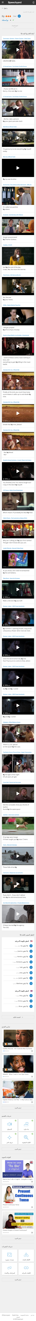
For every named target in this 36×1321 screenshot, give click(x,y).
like (9, 269)
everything (20, 149)
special (15, 744)
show (17, 805)
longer (16, 837)
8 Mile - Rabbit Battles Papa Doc (11, 305)
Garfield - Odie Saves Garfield (11, 814)
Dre (13, 482)
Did (4, 805)
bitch (13, 485)
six (8, 330)
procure (11, 661)
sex (11, 207)
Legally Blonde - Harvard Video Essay (13, 548)
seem (9, 777)
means (10, 513)
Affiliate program (6, 1315)
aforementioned (16, 897)
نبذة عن (32, 1315)
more (15, 269)
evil (9, 573)
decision (11, 601)
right (15, 777)
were (11, 837)
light (9, 775)
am (7, 540)
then (31, 513)
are (25, 543)
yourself (19, 601)
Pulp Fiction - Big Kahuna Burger (12, 275)
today (5, 151)
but (4, 267)
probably (18, 513)
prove (30, 628)
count (20, 392)
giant (10, 121)
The (4, 927)
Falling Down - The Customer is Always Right (15, 518)
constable (11, 805)
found (5, 809)
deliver (22, 895)
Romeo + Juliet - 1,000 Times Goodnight (13, 606)
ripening (15, 628)
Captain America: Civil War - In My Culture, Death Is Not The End (18, 1100)
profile (11, 89)
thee (23, 661)
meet (28, 631)
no (18, 91)
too (29, 482)
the (9, 267)
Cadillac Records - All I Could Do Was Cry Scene (17, 1048)
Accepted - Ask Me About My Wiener (13, 214)
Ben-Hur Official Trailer (9, 156)
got (6, 237)
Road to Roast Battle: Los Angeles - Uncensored (16, 335)
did (5, 327)
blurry (5, 91)
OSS (7, 927)
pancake (15, 121)
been (18, 571)
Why (4, 540)
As (4, 571)
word (11, 659)
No (4, 297)
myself (28, 149)
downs (9, 394)
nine (4, 397)
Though (5, 543)
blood (11, 452)
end (12, 267)
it (8, 91)
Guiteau (13, 239)
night (17, 775)
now (20, 839)
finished (9, 482)
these (12, 358)
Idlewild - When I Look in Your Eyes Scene (15, 1074)
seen (13, 91)
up (18, 394)
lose (4, 360)
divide (26, 394)
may (25, 628)
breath (21, 628)
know (15, 543)
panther (15, 207)
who (19, 543)
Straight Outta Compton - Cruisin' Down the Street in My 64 (18, 460)
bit (26, 805)
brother (13, 179)
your (6, 89)
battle (5, 364)
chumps (17, 330)
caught (11, 839)
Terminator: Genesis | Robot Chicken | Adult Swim (17, 38)
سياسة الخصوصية (24, 1315)
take (10, 119)
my (6, 179)
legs (8, 837)
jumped (11, 327)
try (11, 149)
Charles (7, 239)
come (18, 661)
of (14, 267)
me (8, 659)
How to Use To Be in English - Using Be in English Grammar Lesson (18, 1179)
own (9, 179)
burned (11, 925)
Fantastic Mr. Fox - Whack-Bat (11, 369)
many (28, 392)
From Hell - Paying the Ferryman (12, 782)
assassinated (12, 237)
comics (16, 358)
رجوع (5, 8)
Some (6, 358)
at (8, 392)
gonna (7, 149)
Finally (5, 392)
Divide (5, 424)
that (9, 424)
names (28, 540)
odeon (7, 209)
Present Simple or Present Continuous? (15, 1230)
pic (15, 89)
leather (5, 807)
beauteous (8, 631)
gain (14, 362)
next (22, 631)
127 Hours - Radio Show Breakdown (13, 490)
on (4, 747)
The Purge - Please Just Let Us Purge (13, 872)
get (7, 327)
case (18, 747)
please (19, 424)
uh (11, 744)
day (19, 267)
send (4, 659)
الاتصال (18, 1317)
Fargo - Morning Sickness (10, 844)
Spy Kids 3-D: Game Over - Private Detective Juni (16, 902)
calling (12, 540)
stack (20, 121)
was (5, 269)
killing (20, 362)
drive (13, 867)
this (10, 485)
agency (21, 925)
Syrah (10, 747)
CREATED (6, 61)
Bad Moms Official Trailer (10, 126)
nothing (26, 358)
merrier (23, 269)
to (13, 149)
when (18, 631)
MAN (13, 61)
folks (9, 867)
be (10, 91)
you (12, 330)
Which (5, 513)
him (4, 897)
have (21, 358)
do (15, 149)
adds (15, 394)
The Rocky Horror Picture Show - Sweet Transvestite (17, 752)
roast (28, 362)
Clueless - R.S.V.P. (7, 245)
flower (14, 631)
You (4, 482)
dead (25, 513)
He (4, 237)
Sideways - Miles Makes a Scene (11, 722)
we (25, 631)
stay (5, 485)
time (24, 897)
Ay (4, 689)
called (7, 207)
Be (5, 119)
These (5, 867)
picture (16, 119)
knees (11, 300)
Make (5, 601)
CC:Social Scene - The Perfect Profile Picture (15, 66)
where (28, 661)
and (8, 360)
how (24, 392)
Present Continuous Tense (11, 1205)
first (24, 540)
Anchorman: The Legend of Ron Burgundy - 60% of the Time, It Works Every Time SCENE (18, 184)
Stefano (13, 573)
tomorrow (16, 659)
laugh (26, 482)
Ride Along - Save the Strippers (11, 578)
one (20, 91)
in (23, 362)
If (4, 89)
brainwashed (24, 571)
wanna (21, 482)
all (6, 330)
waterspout (16, 809)
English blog (15, 1315)
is (16, 89)
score (5, 394)
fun (7, 119)
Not (5, 452)
